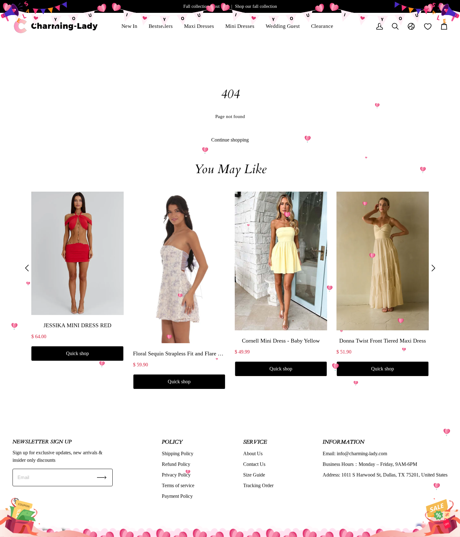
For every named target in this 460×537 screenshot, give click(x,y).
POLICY (172, 441)
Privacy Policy (176, 475)
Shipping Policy (177, 453)
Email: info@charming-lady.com (355, 453)
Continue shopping (230, 139)
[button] (27, 267)
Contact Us (254, 464)
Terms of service (178, 485)
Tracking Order (258, 485)
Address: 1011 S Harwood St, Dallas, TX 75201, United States (385, 475)
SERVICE (255, 441)
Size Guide (254, 475)
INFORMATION (343, 441)
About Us (253, 453)
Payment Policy (177, 496)
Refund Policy (176, 464)
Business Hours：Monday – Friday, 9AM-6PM (370, 464)
